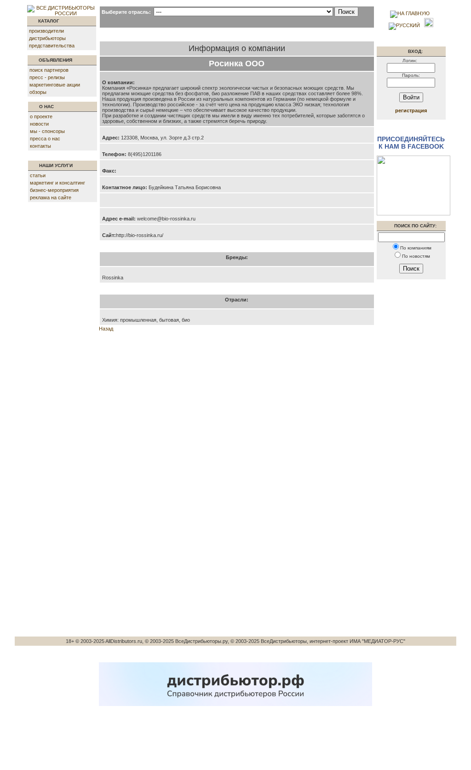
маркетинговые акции (54, 84)
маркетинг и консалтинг (57, 182)
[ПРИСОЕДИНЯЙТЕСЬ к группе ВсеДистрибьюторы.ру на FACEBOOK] (413, 213)
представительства (52, 45)
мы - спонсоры (47, 131)
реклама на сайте (50, 197)
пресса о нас (45, 138)
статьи (38, 175)
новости (39, 124)
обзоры (37, 92)
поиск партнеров (49, 70)
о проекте (41, 116)
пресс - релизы (47, 77)
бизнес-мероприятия (54, 190)
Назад (106, 328)
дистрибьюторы (47, 38)
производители (46, 31)
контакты (40, 146)
